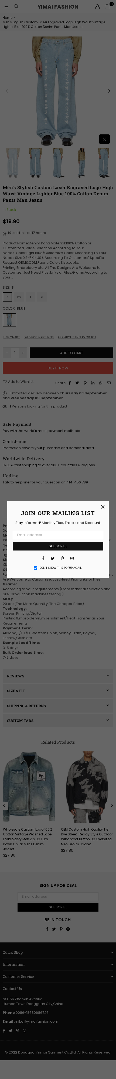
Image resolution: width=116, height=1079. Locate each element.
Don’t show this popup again (60, 568)
